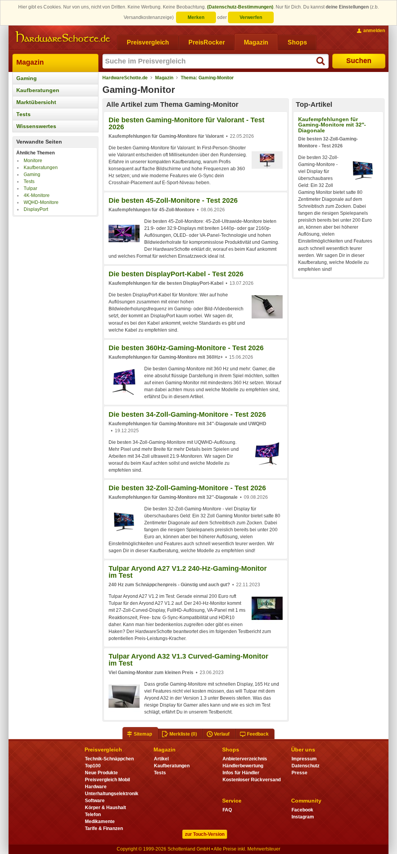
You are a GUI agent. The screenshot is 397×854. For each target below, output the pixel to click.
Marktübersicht (36, 102)
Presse (299, 772)
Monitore (33, 160)
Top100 (93, 765)
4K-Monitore (37, 195)
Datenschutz (305, 765)
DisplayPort (36, 209)
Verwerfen (251, 17)
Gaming (26, 78)
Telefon (93, 814)
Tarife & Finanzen (104, 828)
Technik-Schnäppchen (109, 759)
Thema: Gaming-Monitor (207, 77)
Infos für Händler (241, 772)
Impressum (304, 759)
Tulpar (30, 188)
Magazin (30, 62)
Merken (196, 17)
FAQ (227, 810)
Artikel (161, 759)
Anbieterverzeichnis (245, 759)
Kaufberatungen (37, 90)
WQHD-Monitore (41, 202)
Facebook (302, 810)
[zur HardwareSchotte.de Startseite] (63, 37)
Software (95, 800)
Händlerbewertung (243, 765)
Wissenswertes (36, 126)
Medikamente (100, 821)
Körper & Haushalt (105, 807)
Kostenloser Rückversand (252, 779)
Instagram (303, 817)
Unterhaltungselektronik (111, 793)
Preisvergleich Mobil (107, 779)
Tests (23, 114)
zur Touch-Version (204, 834)
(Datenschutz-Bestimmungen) (240, 7)
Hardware (96, 786)
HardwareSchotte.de (125, 77)
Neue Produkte (101, 772)
